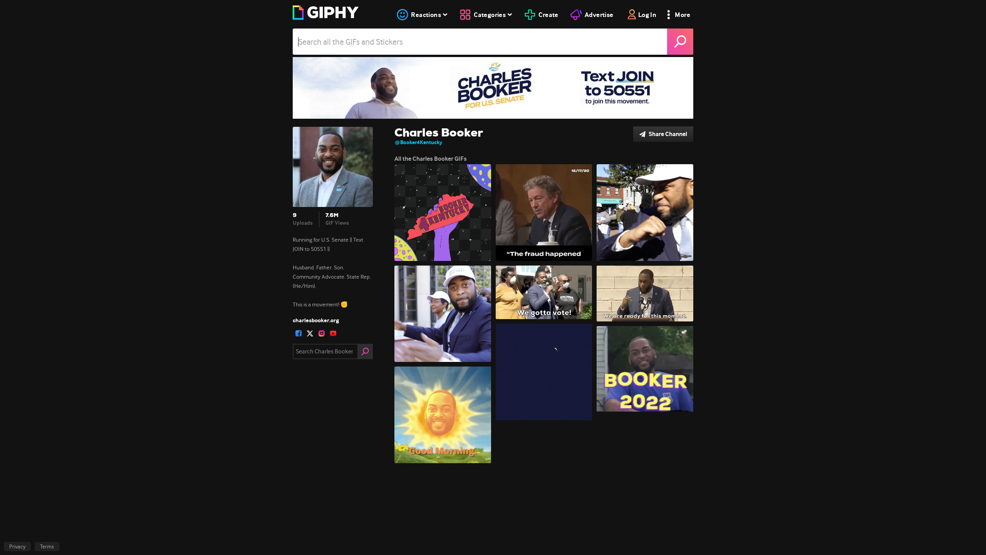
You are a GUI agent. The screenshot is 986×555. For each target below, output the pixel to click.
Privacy (17, 546)
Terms (47, 546)
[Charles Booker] (493, 88)
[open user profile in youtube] (333, 333)
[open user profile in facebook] (298, 333)
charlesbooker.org (316, 320)
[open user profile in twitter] (310, 333)
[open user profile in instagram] (321, 333)
